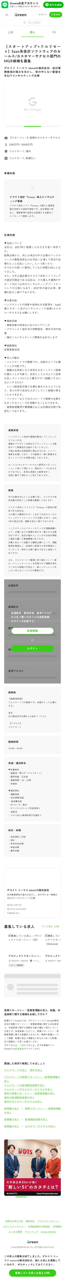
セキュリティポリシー (14, 1171)
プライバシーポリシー (48, 1165)
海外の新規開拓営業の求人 (19, 1097)
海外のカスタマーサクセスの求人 (23, 1101)
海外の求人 (36, 1070)
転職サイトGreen (10, 1198)
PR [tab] (54, 32)
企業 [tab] (11, 32)
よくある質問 (15, 1176)
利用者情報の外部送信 (39, 1171)
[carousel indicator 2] (32, 126)
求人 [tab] (32, 32)
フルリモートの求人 (15, 1070)
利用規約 (57, 1171)
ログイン (42, 14)
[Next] (56, 105)
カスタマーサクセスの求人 (40, 1126)
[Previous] (9, 105)
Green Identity (48, 1176)
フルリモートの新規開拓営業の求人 (24, 1085)
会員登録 (55, 14)
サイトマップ (31, 1176)
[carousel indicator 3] (51, 126)
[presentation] (32, 22)
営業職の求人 (11, 1108)
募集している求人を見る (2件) (32, 1272)
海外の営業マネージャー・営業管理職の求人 (29, 1093)
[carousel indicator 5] (38, 1141)
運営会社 (30, 1165)
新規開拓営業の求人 (36, 1119)
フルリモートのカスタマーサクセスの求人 (28, 1089)
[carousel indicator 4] (35, 1141)
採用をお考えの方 (14, 1165)
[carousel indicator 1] (13, 126)
